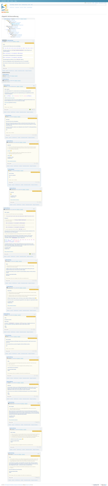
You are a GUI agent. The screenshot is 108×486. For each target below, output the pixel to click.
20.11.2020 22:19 (14, 358)
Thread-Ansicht (17, 7)
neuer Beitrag (12, 4)
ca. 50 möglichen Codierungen (11, 324)
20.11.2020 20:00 (16, 142)
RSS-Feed (25, 7)
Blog (15, 1)
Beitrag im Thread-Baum (28, 70)
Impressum (16, 484)
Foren (20, 4)
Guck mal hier (7, 102)
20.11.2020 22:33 (18, 403)
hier (15, 102)
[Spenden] (7, 12)
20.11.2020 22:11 (11, 336)
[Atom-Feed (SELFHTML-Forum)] (2, 12)
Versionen (14, 86)
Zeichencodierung (10, 40)
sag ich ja (9, 150)
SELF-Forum (4, 40)
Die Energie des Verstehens (9, 484)
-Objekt (16, 237)
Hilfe (31, 4)
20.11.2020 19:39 (9, 86)
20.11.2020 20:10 (19, 189)
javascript (18, 41)
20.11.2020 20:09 (16, 287)
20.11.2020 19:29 (10, 41)
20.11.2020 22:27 (14, 382)
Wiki (8, 1)
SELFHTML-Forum (12, 7)
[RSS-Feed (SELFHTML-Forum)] (5, 12)
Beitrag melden (5, 68)
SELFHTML (4, 1)
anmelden (16, 70)
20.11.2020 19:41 (13, 209)
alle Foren (7, 70)
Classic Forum (28, 484)
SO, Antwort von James (10, 97)
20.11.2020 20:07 (12, 261)
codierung (14, 41)
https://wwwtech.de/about (12, 161)
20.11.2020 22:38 (17, 429)
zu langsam (20, 439)
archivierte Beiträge (29, 7)
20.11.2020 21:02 (11, 315)
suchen (29, 4)
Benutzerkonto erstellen (21, 70)
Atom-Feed (21, 7)
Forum (12, 1)
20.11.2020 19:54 (11, 116)
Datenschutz (20, 484)
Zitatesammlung (24, 4)
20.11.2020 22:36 (15, 454)
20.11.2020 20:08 (14, 170)
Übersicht (16, 4)
